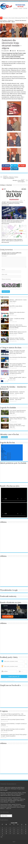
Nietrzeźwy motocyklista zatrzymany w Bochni (10, 792)
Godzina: (4, 437)
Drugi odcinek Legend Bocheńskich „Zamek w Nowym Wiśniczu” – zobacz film (18, 419)
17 (2, 831)
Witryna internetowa (6, 279)
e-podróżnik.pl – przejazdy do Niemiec (8, 680)
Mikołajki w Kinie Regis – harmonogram (19, 180)
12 (10, 829)
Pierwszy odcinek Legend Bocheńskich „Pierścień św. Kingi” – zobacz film (17, 426)
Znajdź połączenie (12, 676)
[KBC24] (14, 6)
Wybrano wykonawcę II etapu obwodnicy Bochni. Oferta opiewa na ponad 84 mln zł (12, 240)
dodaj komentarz (22, 50)
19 (10, 831)
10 (2, 829)
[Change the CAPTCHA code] (21, 284)
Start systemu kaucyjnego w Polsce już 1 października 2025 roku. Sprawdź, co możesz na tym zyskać (17, 365)
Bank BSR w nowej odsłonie (15, 306)
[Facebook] (14, 842)
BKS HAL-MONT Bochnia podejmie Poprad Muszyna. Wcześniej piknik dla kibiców (13, 221)
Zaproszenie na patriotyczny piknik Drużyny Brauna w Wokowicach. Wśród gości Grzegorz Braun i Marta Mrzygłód (12, 789)
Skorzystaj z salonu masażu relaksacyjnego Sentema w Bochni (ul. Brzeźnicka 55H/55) (18, 326)
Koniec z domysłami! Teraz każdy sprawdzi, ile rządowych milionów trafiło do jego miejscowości (17, 352)
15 (21, 829)
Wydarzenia (10, 20)
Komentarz (4, 255)
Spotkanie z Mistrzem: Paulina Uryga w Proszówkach (10, 177)
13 (14, 829)
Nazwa (3, 269)
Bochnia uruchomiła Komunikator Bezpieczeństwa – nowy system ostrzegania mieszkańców (16, 372)
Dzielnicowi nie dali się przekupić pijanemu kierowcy (12, 719)
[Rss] (13, 842)
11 (6, 829)
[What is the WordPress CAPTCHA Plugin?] (11, 285)
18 (6, 831)
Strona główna (3, 20)
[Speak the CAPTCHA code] (21, 286)
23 (25, 831)
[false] (25, 664)
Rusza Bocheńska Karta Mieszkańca (17, 357)
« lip (1, 837)
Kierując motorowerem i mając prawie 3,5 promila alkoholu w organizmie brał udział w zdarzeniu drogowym (13, 794)
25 (6, 833)
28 (17, 833)
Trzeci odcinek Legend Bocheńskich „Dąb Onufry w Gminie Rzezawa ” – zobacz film (17, 412)
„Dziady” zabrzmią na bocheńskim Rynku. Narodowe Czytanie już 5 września (12, 202)
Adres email (4, 274)
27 (14, 833)
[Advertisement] (14, 538)
